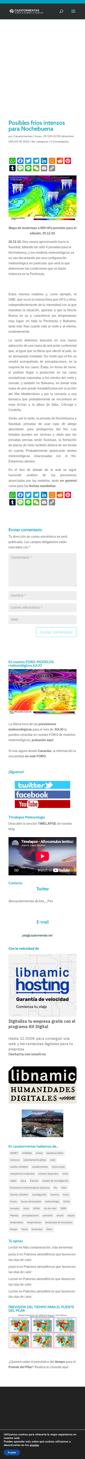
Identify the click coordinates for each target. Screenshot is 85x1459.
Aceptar (12, 1452)
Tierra (24, 1229)
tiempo (13, 1229)
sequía (71, 1215)
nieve (26, 1208)
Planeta (14, 1215)
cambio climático (19, 1167)
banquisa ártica (55, 1153)
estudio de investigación (55, 1180)
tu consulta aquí (57, 1367)
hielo (63, 1187)
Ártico (49, 1229)
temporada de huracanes (58, 1222)
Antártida (27, 1153)
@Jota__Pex (44, 901)
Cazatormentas (23, 136)
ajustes (34, 1445)
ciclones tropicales (48, 1173)
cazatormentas (40, 1167)
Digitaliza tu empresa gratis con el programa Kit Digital (41, 1023)
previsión (48, 1215)
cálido (13, 1180)
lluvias (13, 1201)
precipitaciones (30, 1215)
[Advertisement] (42, 74)
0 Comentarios (59, 141)
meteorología (52, 1201)
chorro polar (58, 1167)
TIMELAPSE (47, 823)
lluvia (66, 1194)
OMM (63, 1208)
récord (60, 1215)
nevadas (14, 1208)
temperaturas (34, 1222)
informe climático (19, 1194)
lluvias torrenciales (31, 1201)
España (34, 1180)
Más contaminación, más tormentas (48, 1247)
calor (52, 1160)
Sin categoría (39, 141)
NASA (66, 1201)
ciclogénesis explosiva (22, 1173)
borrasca (15, 1160)
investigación (39, 1194)
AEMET (14, 1153)
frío (55, 1187)
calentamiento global (35, 1160)
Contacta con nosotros (27, 1054)
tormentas (37, 1229)
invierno (54, 1194)
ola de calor (50, 1208)
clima (65, 1173)
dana (23, 1180)
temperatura (16, 1222)
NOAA (36, 1208)
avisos (39, 1153)
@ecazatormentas (21, 901)
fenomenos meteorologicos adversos (30, 1187)
